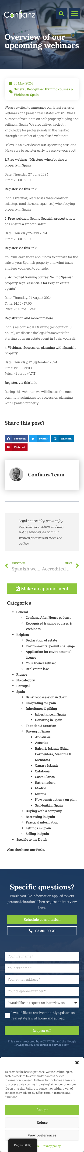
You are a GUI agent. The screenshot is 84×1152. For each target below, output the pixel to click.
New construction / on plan (56, 799)
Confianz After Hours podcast (48, 617)
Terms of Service (50, 1044)
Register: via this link (21, 248)
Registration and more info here (29, 318)
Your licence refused (41, 663)
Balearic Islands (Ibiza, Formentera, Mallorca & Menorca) (53, 754)
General (19, 89)
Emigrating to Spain (41, 703)
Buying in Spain (38, 731)
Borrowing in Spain (40, 816)
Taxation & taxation (41, 725)
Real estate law (37, 669)
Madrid (40, 788)
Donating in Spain (48, 720)
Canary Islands (46, 765)
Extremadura (45, 782)
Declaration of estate (41, 640)
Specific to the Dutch (31, 839)
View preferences (42, 1135)
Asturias (41, 742)
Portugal (23, 685)
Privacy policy (51, 1146)
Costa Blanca (45, 777)
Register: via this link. (21, 189)
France (21, 674)
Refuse (42, 1122)
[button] (77, 1062)
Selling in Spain (37, 833)
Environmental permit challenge (50, 646)
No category (25, 680)
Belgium (22, 634)
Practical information (42, 822)
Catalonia (42, 771)
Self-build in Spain (49, 805)
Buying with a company (44, 811)
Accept (42, 1109)
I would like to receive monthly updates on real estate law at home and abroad (43, 1015)
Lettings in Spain (38, 828)
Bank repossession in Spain (46, 697)
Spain (34, 94)
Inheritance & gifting (41, 708)
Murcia (40, 794)
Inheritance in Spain (50, 714)
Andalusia (43, 737)
